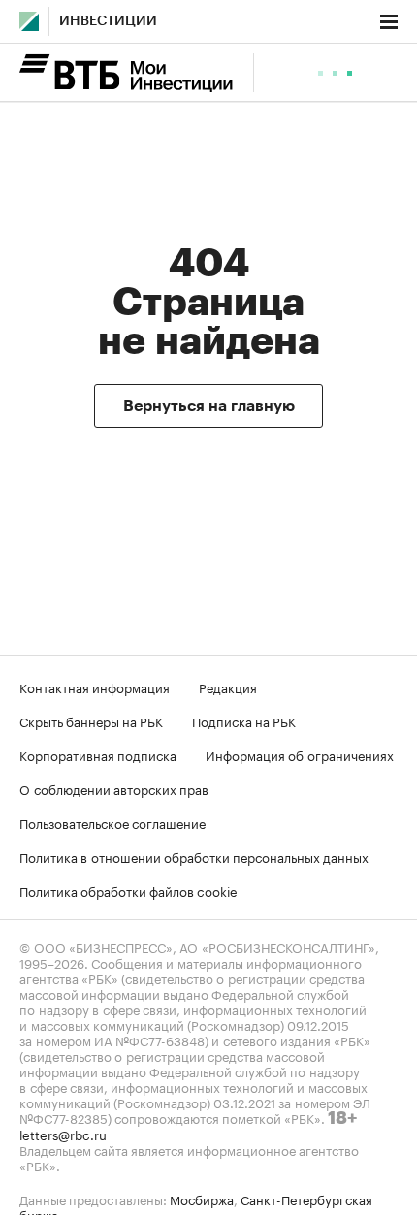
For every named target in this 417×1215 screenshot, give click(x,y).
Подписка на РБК (244, 720)
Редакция (228, 686)
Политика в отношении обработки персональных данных (194, 856)
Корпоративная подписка (97, 754)
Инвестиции (108, 21)
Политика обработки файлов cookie (128, 890)
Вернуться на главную (209, 406)
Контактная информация (94, 686)
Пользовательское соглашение (112, 822)
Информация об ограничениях (300, 754)
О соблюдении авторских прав (113, 788)
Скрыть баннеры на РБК (91, 720)
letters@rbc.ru (63, 1133)
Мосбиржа (202, 1198)
